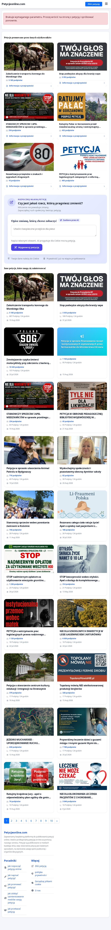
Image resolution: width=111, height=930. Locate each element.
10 (51, 820)
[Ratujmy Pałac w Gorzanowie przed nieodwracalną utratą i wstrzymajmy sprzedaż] (82, 116)
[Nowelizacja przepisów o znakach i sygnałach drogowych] (29, 166)
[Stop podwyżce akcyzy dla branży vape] (82, 64)
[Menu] (106, 4)
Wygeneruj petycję (28, 247)
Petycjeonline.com (13, 4)
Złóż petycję (94, 4)
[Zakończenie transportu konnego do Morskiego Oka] (29, 66)
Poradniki (10, 860)
